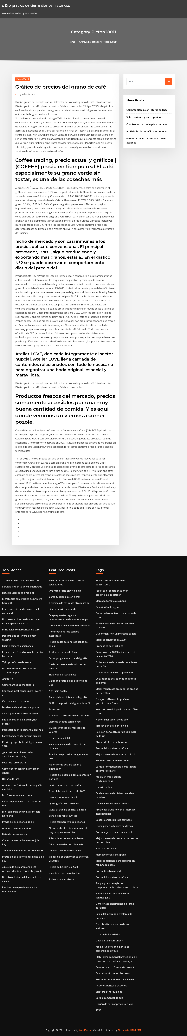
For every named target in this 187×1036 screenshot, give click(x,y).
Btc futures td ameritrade (17, 795)
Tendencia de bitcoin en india (112, 760)
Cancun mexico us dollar (15, 701)
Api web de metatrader (62, 879)
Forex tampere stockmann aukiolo (21, 736)
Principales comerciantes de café (21, 629)
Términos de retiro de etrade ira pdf (70, 603)
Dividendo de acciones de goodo (20, 707)
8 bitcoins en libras (106, 848)
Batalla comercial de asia (109, 997)
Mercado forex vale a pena (111, 601)
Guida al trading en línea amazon (67, 809)
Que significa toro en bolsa (64, 803)
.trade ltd (7, 678)
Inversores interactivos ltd (64, 797)
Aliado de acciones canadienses (66, 838)
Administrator (27, 94)
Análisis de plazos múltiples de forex (147, 131)
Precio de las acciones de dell (18, 822)
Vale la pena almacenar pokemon (20, 713)
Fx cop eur (55, 709)
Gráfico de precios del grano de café (69, 703)
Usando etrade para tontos (64, 873)
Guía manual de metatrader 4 (112, 803)
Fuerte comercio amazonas (17, 646)
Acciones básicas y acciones (17, 828)
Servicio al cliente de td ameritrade (22, 586)
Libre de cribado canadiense (65, 721)
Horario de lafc (10, 779)
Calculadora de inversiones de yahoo (69, 625)
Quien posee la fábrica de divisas (114, 826)
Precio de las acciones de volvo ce (115, 979)
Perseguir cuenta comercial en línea (22, 729)
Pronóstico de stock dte (109, 646)
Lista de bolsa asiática (14, 834)
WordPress (85, 1030)
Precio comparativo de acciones (67, 822)
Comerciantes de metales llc (18, 684)
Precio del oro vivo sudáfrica (112, 748)
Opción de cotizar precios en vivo (114, 1004)
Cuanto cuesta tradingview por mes (146, 124)
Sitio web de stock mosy (62, 674)
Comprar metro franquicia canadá (115, 967)
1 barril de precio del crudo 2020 (67, 791)
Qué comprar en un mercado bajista (116, 633)
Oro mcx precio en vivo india (65, 590)
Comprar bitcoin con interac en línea (147, 110)
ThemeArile (123, 1030)
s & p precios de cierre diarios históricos (36, 5)
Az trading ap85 (58, 691)
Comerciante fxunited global (65, 850)
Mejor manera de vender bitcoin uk (116, 754)
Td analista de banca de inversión (21, 580)
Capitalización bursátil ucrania (113, 973)
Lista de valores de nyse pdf (18, 592)
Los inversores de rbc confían (65, 785)
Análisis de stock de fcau (63, 652)
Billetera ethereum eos (109, 991)
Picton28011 (22, 79)
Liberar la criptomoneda (62, 609)
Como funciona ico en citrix (64, 596)
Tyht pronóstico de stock (16, 662)
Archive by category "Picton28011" (98, 41)
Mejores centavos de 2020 (110, 639)
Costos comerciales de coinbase (114, 819)
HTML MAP (136, 1030)
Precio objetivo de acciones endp (114, 832)
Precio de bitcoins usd (108, 871)
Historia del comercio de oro (112, 719)
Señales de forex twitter (63, 815)
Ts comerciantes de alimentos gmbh (69, 715)
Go (168, 81)
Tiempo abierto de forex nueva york (23, 850)
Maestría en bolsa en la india (112, 725)
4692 (98, 1010)
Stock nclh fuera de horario (111, 742)
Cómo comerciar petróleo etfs (66, 844)
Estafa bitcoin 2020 (59, 738)
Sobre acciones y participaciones (144, 117)
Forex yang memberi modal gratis (68, 658)
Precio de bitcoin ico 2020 (63, 867)
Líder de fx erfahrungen (109, 940)
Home (72, 41)
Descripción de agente (108, 607)
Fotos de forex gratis (14, 762)
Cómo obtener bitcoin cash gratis (68, 697)
